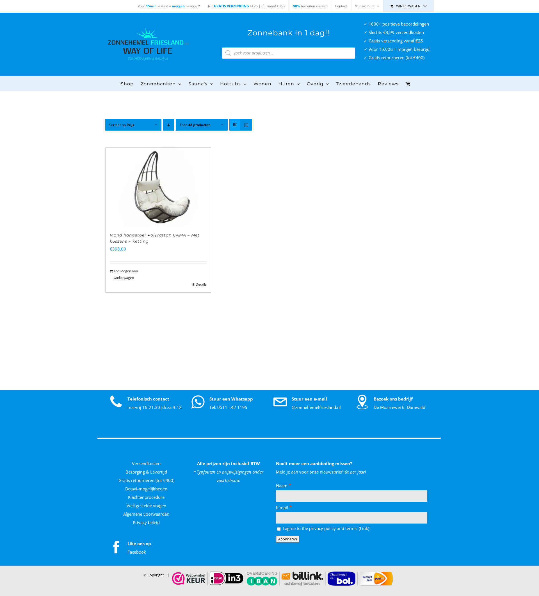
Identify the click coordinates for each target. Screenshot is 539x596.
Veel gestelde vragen (146, 505)
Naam (283, 485)
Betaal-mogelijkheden (146, 489)
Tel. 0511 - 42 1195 (228, 407)
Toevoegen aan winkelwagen (126, 274)
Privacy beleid (146, 522)
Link (364, 528)
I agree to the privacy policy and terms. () (325, 528)
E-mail (284, 507)
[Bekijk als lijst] (246, 124)
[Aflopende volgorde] (168, 125)
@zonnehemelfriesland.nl (316, 407)
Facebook (136, 552)
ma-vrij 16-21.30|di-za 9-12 (154, 407)
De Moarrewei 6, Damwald (399, 407)
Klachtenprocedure (146, 497)
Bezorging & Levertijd (146, 472)
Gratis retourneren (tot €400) (146, 480)
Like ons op (139, 543)
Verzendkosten (146, 463)
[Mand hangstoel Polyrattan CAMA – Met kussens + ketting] (158, 187)
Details (201, 284)
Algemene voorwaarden (146, 514)
